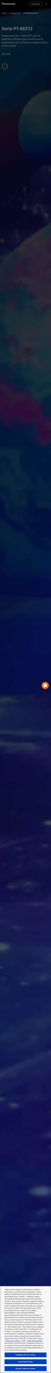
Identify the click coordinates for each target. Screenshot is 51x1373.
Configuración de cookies (25, 1355)
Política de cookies (12, 1341)
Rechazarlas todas (25, 1362)
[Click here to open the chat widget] (45, 685)
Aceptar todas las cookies (25, 1368)
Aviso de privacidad (34, 1341)
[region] (25, 1329)
